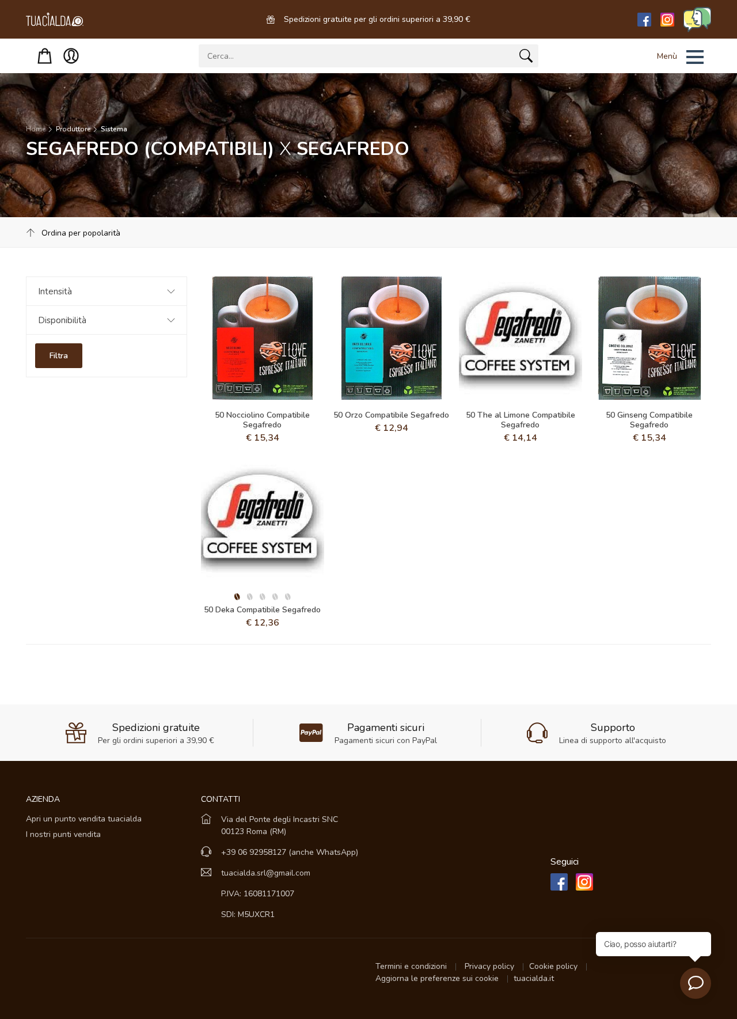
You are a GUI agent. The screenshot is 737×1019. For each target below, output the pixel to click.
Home (35, 129)
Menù (667, 56)
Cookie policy (554, 966)
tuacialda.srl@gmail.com (265, 873)
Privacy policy (490, 966)
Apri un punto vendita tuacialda (84, 818)
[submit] (526, 58)
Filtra (59, 355)
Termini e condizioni (412, 966)
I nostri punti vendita (63, 834)
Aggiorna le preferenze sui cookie (438, 978)
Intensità (55, 291)
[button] (665, 57)
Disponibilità (62, 320)
